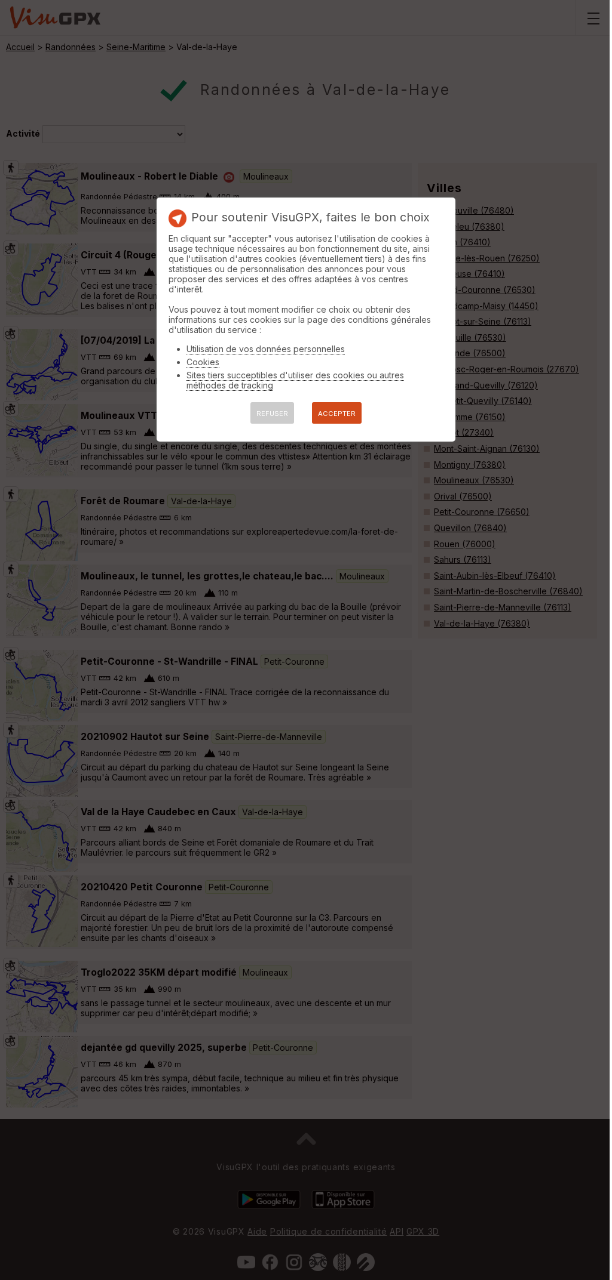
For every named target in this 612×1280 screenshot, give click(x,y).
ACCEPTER (337, 413)
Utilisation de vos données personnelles (265, 349)
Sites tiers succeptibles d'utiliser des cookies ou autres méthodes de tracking (295, 380)
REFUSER (272, 413)
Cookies (202, 362)
